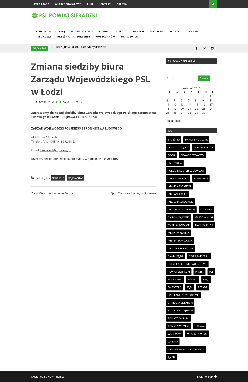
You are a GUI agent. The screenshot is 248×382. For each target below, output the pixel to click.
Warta (175, 31)
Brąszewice (129, 36)
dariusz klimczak (196, 139)
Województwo (82, 31)
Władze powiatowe (68, 4)
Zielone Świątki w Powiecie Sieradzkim (75, 48)
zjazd (171, 357)
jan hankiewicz (177, 194)
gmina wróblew (178, 178)
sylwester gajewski (180, 310)
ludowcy (206, 209)
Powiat (104, 31)
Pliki (90, 4)
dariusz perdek (203, 147)
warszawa (174, 333)
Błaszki (138, 31)
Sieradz (121, 31)
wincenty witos (197, 333)
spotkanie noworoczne (183, 295)
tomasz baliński (178, 318)
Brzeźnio (63, 36)
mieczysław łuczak (180, 240)
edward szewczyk (192, 155)
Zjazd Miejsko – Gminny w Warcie (52, 193)
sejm (189, 287)
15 (196, 104)
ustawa (200, 326)
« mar (169, 121)
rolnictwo (175, 279)
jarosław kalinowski (181, 209)
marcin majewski (178, 217)
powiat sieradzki (179, 271)
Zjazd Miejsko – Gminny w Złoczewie (133, 193)
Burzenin (83, 36)
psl (211, 271)
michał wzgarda (178, 232)
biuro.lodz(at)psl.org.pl (55, 150)
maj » (178, 121)
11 (167, 104)
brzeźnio (174, 139)
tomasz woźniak (178, 326)
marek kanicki (204, 217)
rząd (206, 279)
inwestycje (201, 178)
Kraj (62, 31)
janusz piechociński (180, 201)
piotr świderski (199, 256)
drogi (171, 155)
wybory (173, 341)
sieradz (202, 287)
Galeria (122, 4)
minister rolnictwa (181, 248)
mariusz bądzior (179, 225)
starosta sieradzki (180, 302)
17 (211, 104)
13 (182, 104)
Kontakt (105, 4)
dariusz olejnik (178, 147)
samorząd (174, 287)
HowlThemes (56, 376)
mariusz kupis (204, 225)
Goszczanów (105, 36)
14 (189, 104)
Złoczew (192, 31)
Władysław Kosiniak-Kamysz (186, 349)
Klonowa (44, 36)
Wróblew (157, 31)
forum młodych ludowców (186, 170)
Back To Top (205, 376)
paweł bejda (175, 256)
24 (211, 108)
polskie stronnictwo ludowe (187, 263)
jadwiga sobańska (179, 186)
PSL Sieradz (41, 4)
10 (211, 100)
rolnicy (193, 279)
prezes (199, 271)
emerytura (175, 162)
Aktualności (43, 31)
